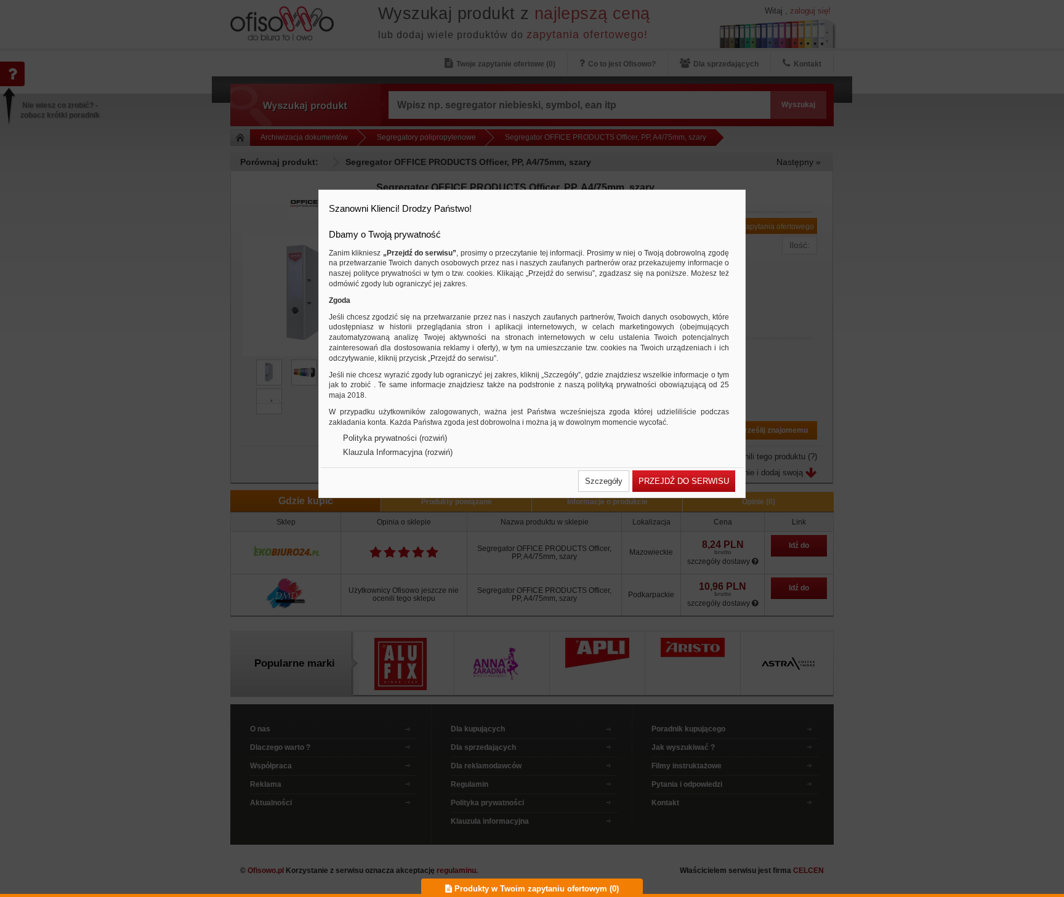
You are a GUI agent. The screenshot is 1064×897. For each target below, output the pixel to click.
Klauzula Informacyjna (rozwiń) (398, 452)
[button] (603, 481)
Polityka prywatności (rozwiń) (395, 438)
